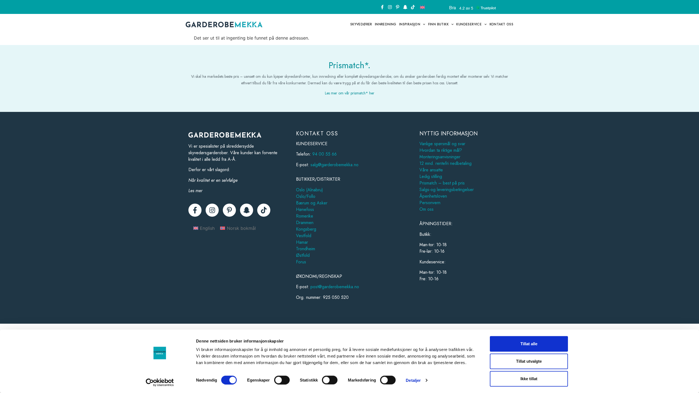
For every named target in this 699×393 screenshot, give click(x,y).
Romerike (304, 216)
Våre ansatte (431, 170)
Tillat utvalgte (529, 361)
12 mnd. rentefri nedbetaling (445, 163)
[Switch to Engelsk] (422, 7)
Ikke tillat (528, 378)
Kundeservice (469, 24)
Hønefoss (305, 209)
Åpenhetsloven (433, 196)
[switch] (282, 380)
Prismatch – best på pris (442, 183)
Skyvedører (361, 24)
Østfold (303, 255)
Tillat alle (528, 343)
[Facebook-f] (382, 7)
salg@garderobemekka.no (334, 165)
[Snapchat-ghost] (405, 7)
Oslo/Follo (305, 196)
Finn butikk (438, 24)
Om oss (426, 209)
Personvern (429, 203)
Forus (301, 262)
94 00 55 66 (324, 154)
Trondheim (305, 249)
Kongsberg (306, 229)
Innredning (385, 24)
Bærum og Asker (311, 203)
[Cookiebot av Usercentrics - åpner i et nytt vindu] (160, 382)
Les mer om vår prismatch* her (349, 93)
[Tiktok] (413, 7)
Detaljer (413, 380)
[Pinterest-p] (397, 7)
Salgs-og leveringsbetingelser (446, 189)
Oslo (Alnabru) (309, 190)
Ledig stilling (430, 176)
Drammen (304, 222)
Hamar (302, 242)
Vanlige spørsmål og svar (442, 144)
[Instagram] (390, 7)
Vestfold (303, 236)
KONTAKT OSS (501, 24)
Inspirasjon (409, 24)
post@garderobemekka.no (334, 287)
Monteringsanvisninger (439, 157)
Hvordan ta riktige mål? (440, 150)
